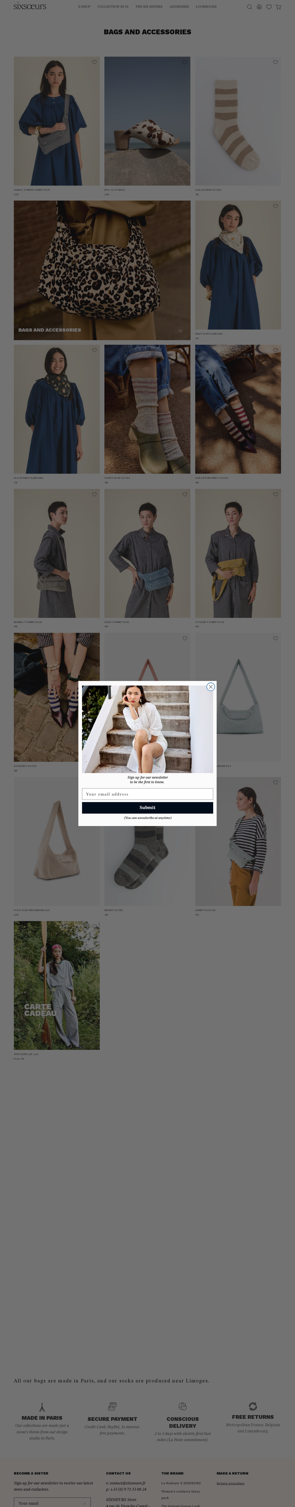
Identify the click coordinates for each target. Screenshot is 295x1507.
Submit (148, 808)
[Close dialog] (211, 687)
